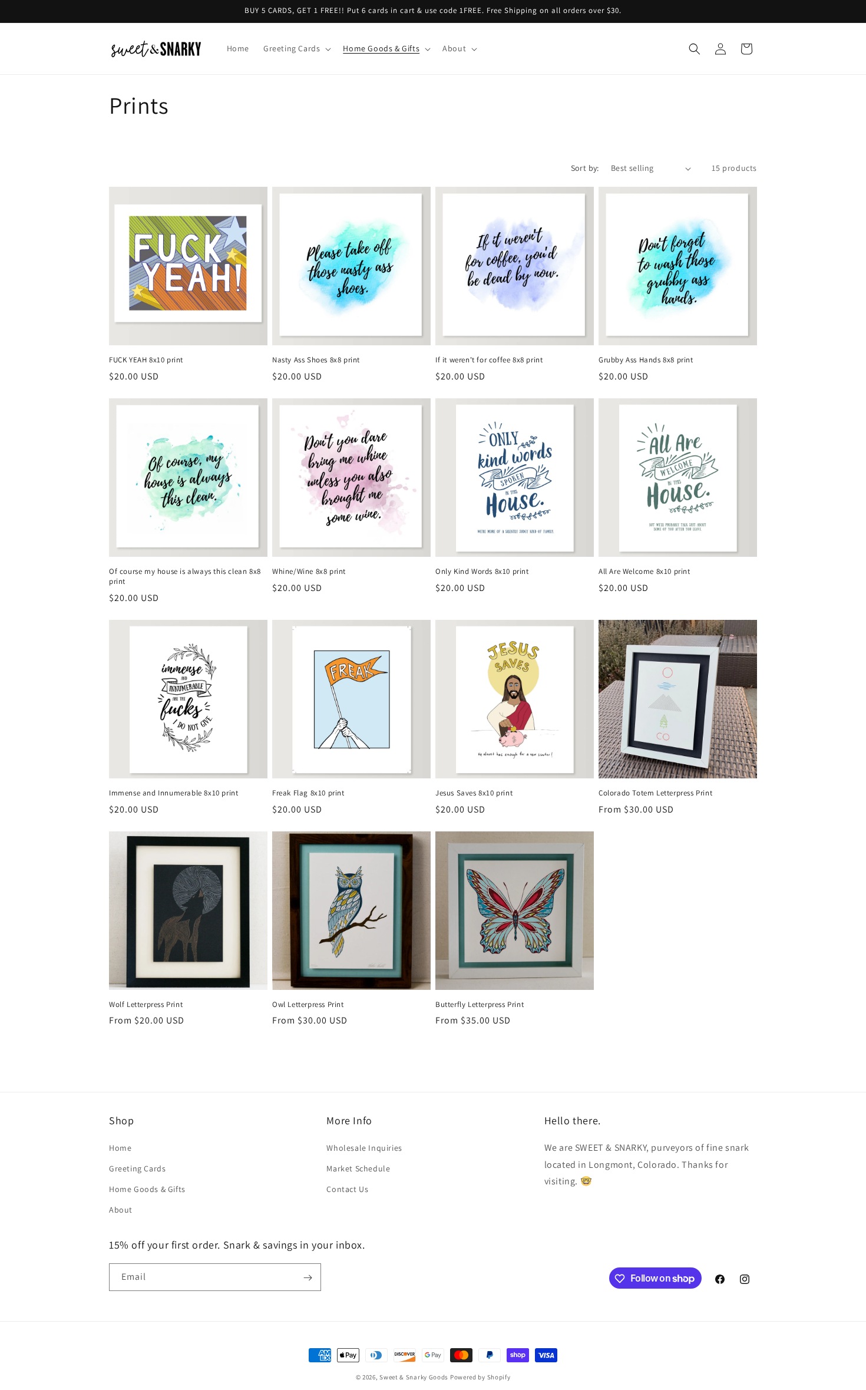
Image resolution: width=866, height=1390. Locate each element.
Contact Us (347, 1189)
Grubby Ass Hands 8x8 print (646, 360)
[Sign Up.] (307, 1278)
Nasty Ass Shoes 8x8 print (316, 360)
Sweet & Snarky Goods (413, 1377)
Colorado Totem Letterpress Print (655, 793)
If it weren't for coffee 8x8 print (489, 360)
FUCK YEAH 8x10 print (146, 360)
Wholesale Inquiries (364, 1147)
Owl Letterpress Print (308, 1004)
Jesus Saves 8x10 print (474, 793)
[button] (296, 48)
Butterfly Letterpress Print (479, 1004)
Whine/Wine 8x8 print (309, 571)
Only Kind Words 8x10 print (482, 571)
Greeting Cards (137, 1168)
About (121, 1209)
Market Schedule (358, 1168)
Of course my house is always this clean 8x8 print (185, 576)
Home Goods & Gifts (147, 1189)
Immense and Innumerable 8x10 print (173, 793)
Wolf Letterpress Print (146, 1004)
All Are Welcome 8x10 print (644, 571)
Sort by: (585, 168)
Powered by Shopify (480, 1377)
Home (120, 1147)
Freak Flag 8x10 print (308, 793)
